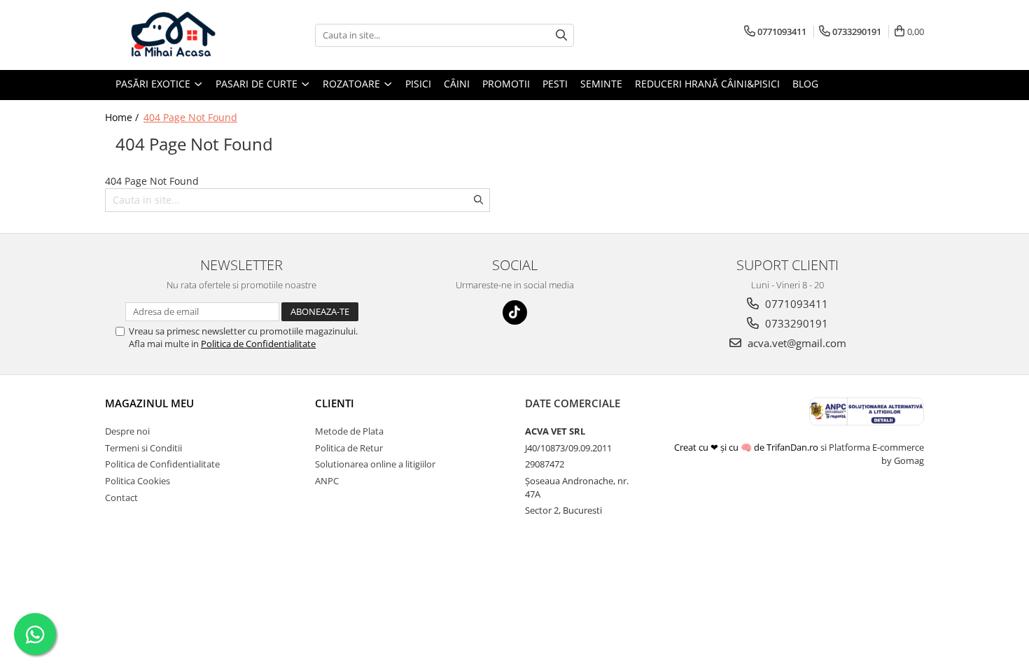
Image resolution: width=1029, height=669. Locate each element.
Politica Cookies (137, 480)
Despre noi (127, 431)
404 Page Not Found (190, 117)
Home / (123, 117)
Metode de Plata (349, 431)
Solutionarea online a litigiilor (375, 464)
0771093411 (795, 304)
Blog (805, 83)
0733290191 (795, 323)
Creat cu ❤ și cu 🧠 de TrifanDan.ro (747, 447)
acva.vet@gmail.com (795, 343)
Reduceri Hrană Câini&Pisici (707, 83)
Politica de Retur (349, 448)
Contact (121, 497)
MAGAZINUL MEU (149, 403)
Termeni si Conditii (143, 448)
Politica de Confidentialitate (258, 343)
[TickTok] (515, 312)
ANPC (327, 480)
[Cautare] (561, 35)
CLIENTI (334, 403)
